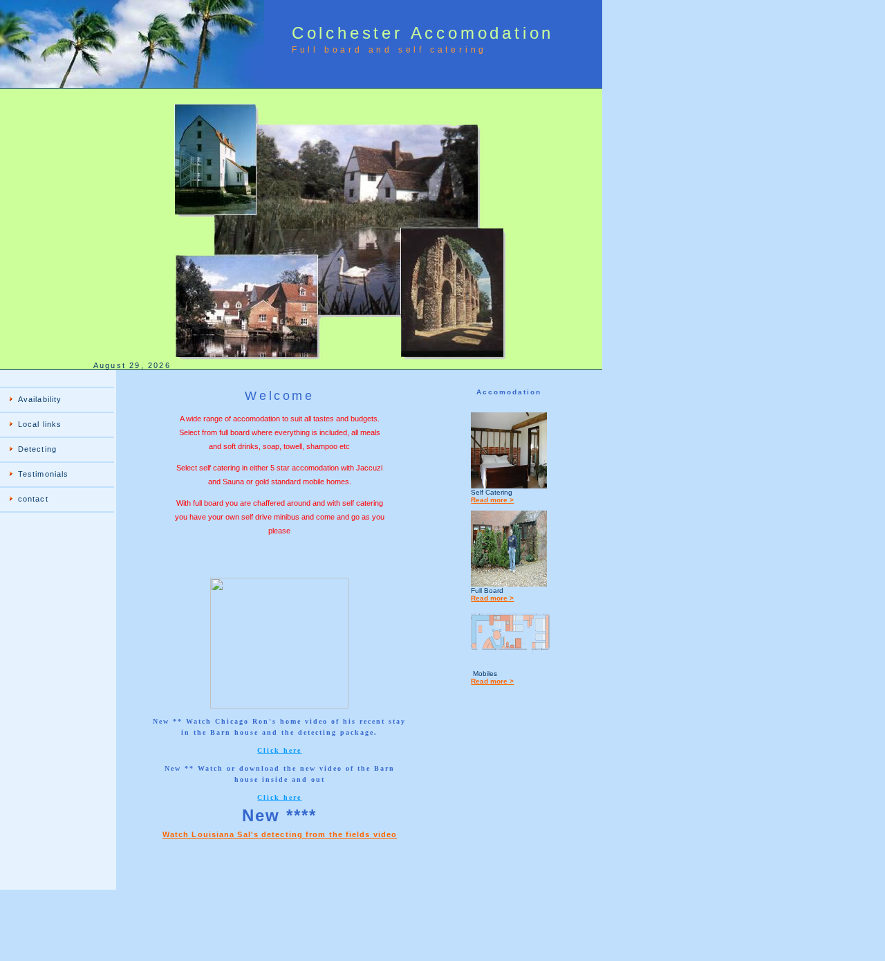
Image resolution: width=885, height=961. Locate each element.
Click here (279, 750)
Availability (40, 399)
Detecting (37, 449)
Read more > (492, 500)
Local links (40, 424)
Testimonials (43, 474)
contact (33, 499)
